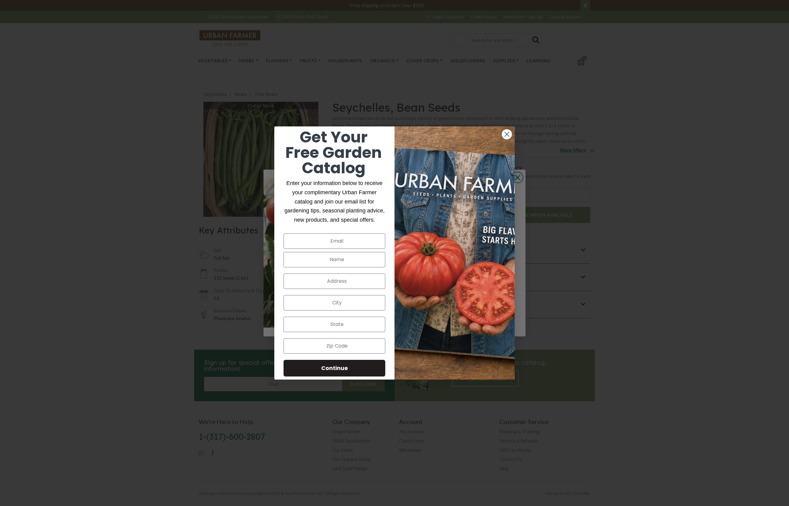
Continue (334, 368)
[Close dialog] (506, 134)
